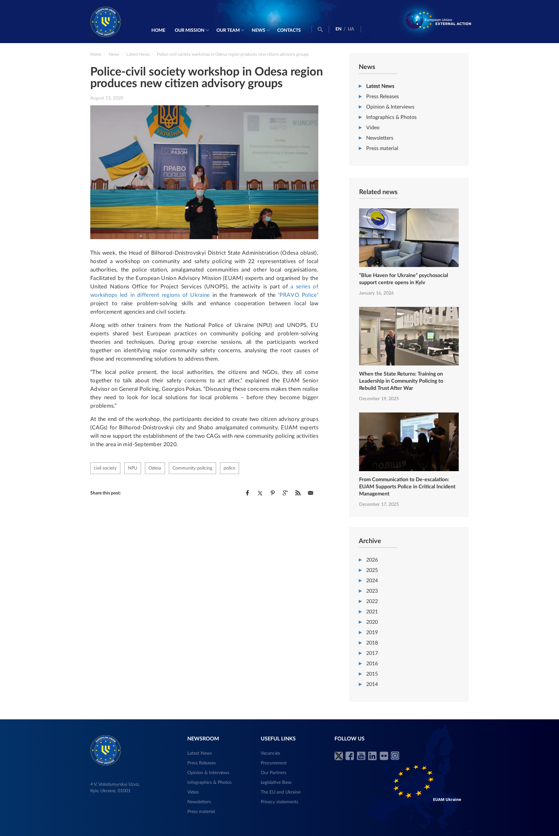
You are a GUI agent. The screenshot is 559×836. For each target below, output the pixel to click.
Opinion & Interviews (390, 107)
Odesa (154, 468)
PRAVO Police (298, 295)
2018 (372, 642)
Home (158, 30)
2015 (372, 674)
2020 (372, 622)
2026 (372, 560)
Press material (382, 148)
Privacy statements (279, 802)
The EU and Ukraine (281, 792)
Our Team (228, 30)
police (229, 468)
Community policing (192, 468)
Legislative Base (276, 782)
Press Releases (382, 96)
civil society (105, 468)
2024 (372, 580)
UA (351, 29)
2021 (372, 611)
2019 (372, 632)
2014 (372, 684)
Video (372, 127)
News (258, 30)
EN (338, 29)
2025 (372, 570)
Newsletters (379, 138)
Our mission (189, 30)
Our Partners (273, 773)
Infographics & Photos (391, 117)
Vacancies (270, 753)
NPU (132, 468)
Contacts (289, 30)
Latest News (380, 86)
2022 (372, 601)
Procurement (274, 763)
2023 (372, 591)
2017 (372, 653)
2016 (372, 663)
